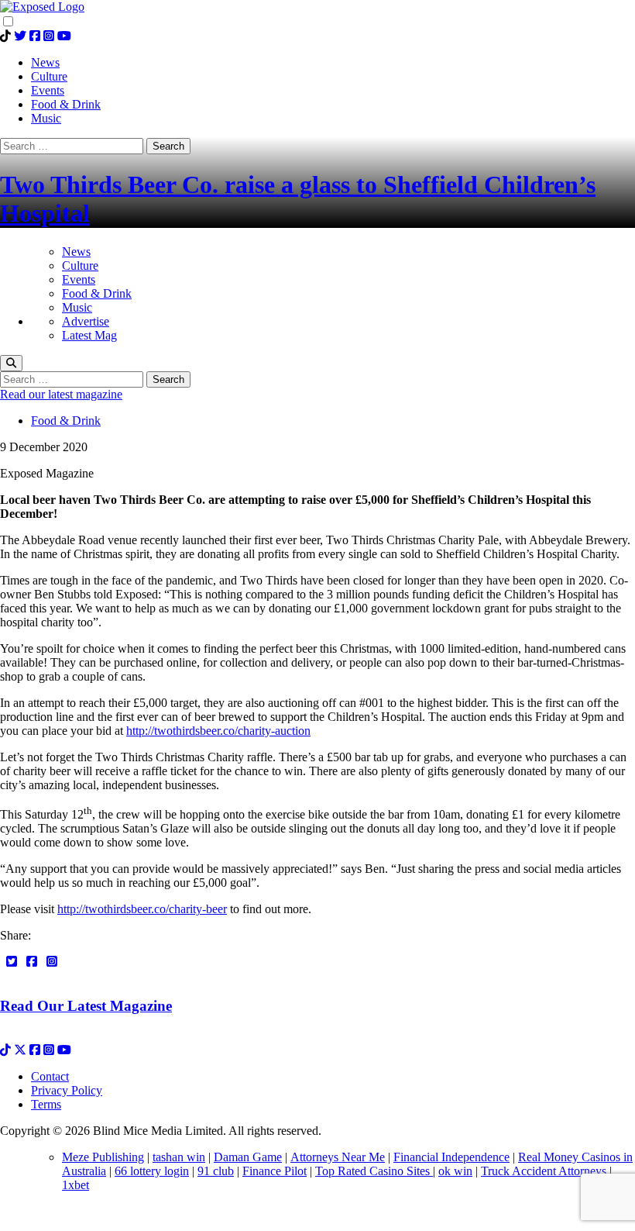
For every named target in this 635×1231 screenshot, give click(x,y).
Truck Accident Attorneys (543, 1171)
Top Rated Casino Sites (374, 1171)
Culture (80, 265)
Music (77, 307)
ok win (455, 1171)
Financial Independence (451, 1157)
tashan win (179, 1157)
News (76, 251)
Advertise (85, 321)
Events (78, 279)
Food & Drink (97, 293)
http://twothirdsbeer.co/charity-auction (218, 730)
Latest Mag (89, 335)
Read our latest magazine (61, 394)
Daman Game (248, 1157)
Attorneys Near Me (337, 1157)
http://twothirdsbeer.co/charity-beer (142, 908)
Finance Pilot (274, 1171)
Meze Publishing (103, 1157)
